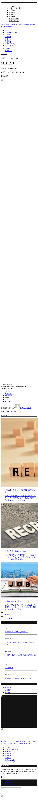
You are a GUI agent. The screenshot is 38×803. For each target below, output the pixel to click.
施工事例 (8, 692)
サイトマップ (14, 21)
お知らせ (12, 14)
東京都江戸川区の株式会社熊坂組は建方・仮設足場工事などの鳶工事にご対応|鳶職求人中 (18, 742)
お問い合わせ (14, 19)
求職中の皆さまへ (15, 8)
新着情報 (8, 690)
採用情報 (12, 10)
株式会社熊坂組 (25, 408)
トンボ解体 (9, 668)
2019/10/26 (8, 618)
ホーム (11, 6)
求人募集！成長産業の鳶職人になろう (19, 678)
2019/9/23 (8, 615)
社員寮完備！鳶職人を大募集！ (16, 632)
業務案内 (12, 12)
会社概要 (12, 16)
